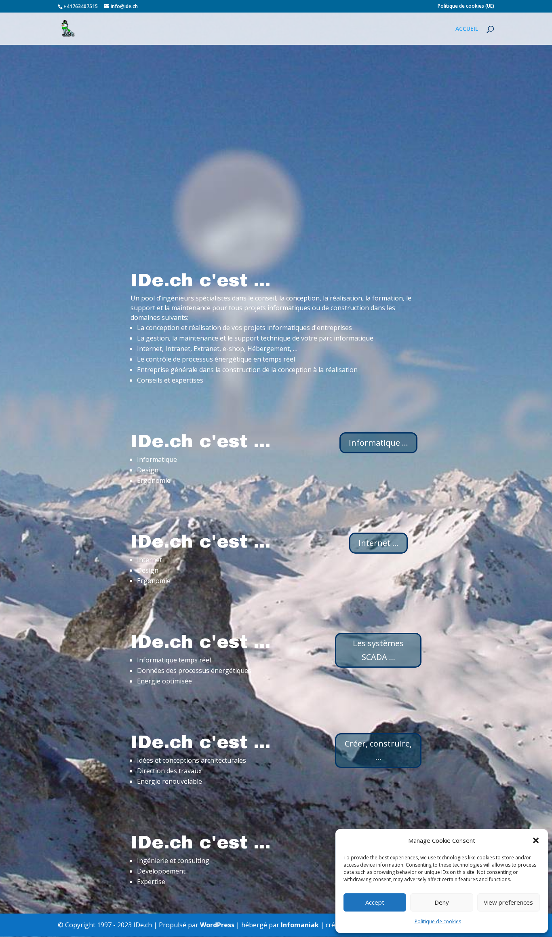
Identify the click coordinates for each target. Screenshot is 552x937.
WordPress (217, 924)
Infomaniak (300, 924)
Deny (441, 902)
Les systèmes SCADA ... (378, 650)
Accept (374, 902)
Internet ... (378, 542)
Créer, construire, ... (378, 750)
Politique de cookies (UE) (466, 6)
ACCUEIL (466, 29)
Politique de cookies (438, 921)
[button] (536, 840)
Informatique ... (378, 442)
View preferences (508, 902)
